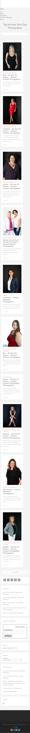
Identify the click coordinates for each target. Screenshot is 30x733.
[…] (10, 85)
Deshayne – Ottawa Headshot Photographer (13, 613)
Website (2, 14)
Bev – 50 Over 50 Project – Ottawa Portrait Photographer (11, 355)
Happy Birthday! (18, 688)
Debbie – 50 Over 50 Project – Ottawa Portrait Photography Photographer (11, 550)
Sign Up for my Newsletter (6, 17)
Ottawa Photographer (12, 487)
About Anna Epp (3, 15)
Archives (2, 19)
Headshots (5, 295)
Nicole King (5, 691)
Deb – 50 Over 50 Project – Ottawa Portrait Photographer (11, 77)
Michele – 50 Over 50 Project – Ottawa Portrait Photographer (11, 436)
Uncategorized (6, 350)
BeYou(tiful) (14, 72)
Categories (5, 658)
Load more (15, 572)
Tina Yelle (5, 671)
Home (1, 12)
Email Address (8, 630)
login (16, 727)
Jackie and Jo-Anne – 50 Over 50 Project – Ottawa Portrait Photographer (11, 243)
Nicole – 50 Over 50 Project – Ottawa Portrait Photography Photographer (11, 382)
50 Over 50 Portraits (7, 72)
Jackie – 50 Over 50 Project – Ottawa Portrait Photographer (11, 186)
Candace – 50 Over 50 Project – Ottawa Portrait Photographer (12, 131)
